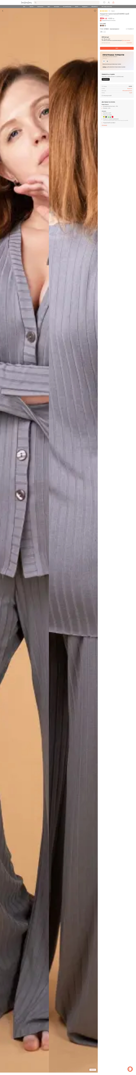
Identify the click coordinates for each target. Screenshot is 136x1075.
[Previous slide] (2, 540)
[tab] (104, 61)
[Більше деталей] (106, 95)
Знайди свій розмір (107, 6)
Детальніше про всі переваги (110, 56)
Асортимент (129, 42)
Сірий (130, 92)
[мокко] (103, 25)
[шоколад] (101, 25)
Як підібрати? (131, 28)
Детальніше (104, 125)
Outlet (76, 6)
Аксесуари (56, 6)
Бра (24, 6)
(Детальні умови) (126, 40)
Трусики (31, 6)
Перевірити (106, 79)
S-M (101, 31)
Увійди (104, 67)
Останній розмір (67, 6)
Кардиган (129, 88)
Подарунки (84, 6)
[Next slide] (95, 540)
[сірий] (105, 25)
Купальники (40, 6)
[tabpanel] (117, 64)
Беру (117, 48)
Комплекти (92, 1069)
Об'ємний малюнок (127, 90)
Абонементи (94, 6)
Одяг (49, 6)
